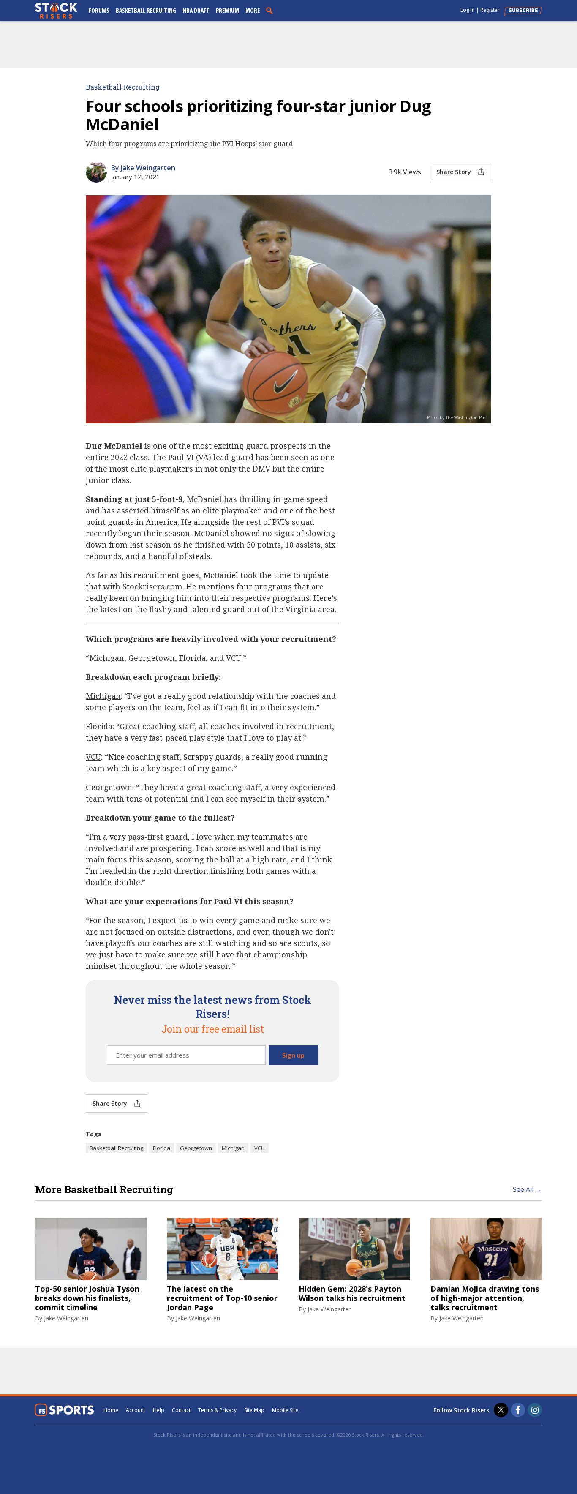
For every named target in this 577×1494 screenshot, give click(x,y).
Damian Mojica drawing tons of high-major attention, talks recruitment (484, 1298)
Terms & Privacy (217, 1410)
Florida (161, 1148)
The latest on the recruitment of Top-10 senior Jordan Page (222, 1298)
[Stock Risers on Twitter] (501, 1410)
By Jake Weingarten (143, 167)
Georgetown (196, 1148)
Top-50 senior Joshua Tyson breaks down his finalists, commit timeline (87, 1298)
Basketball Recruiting (146, 10)
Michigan (233, 1148)
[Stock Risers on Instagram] (535, 1410)
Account (135, 1410)
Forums (99, 10)
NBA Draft (196, 10)
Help (158, 1410)
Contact (181, 1410)
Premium (227, 10)
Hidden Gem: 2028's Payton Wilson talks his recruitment (352, 1293)
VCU (259, 1148)
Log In (467, 10)
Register (490, 10)
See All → (527, 1189)
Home (110, 1410)
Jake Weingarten (66, 1318)
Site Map (254, 1410)
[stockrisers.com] (56, 11)
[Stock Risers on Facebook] (518, 1410)
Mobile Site (285, 1410)
